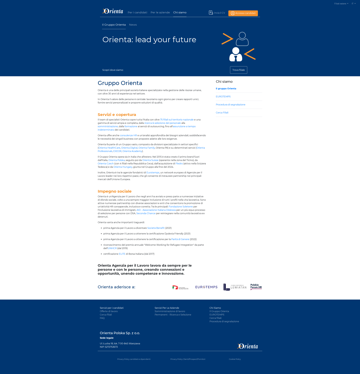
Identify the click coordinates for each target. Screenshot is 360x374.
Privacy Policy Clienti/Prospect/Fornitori (187, 359)
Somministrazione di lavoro (170, 311)
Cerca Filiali (222, 112)
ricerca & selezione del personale (162, 123)
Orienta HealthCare (109, 147)
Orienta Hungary (122, 167)
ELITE (122, 254)
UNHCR (112, 248)
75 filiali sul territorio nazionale (177, 119)
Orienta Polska (116, 160)
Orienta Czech (106, 163)
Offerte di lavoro (109, 311)
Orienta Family (147, 147)
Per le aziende (160, 12)
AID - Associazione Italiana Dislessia (156, 210)
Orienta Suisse (150, 160)
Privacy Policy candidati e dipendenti (133, 359)
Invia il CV (219, 13)
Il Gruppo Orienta (114, 24)
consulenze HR (128, 135)
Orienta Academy (132, 151)
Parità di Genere (180, 239)
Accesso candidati (245, 13)
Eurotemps (153, 172)
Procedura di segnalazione (230, 104)
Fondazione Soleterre (181, 206)
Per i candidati (137, 12)
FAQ (102, 318)
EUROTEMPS (223, 96)
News (133, 24)
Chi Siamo (215, 308)
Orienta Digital (129, 147)
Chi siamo (179, 12)
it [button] (353, 3)
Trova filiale (238, 70)
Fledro (179, 163)
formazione (131, 126)
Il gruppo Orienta (226, 88)
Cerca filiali (106, 314)
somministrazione (108, 126)
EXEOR (117, 151)
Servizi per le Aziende (167, 308)
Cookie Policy (235, 359)
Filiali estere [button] (340, 3)
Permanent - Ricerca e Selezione (173, 314)
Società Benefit (156, 228)
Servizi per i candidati (112, 308)
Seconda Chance (146, 213)
